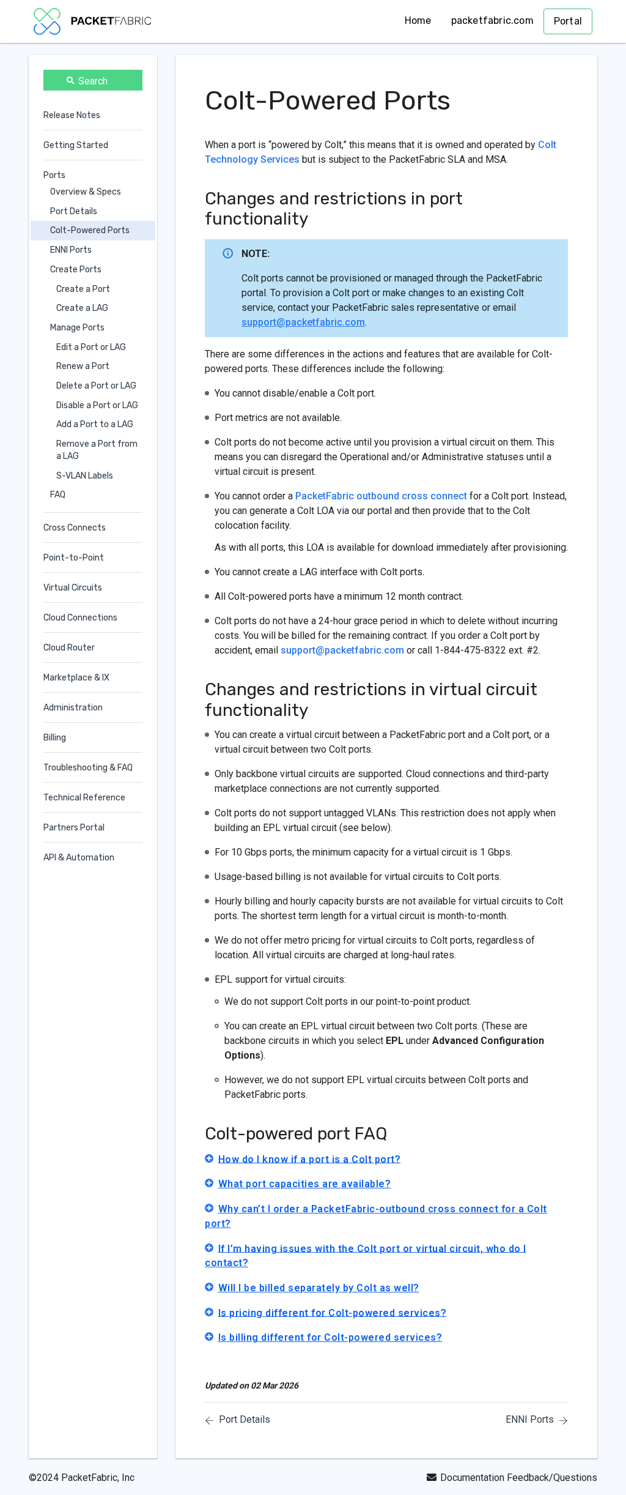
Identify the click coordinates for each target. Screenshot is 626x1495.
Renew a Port (82, 366)
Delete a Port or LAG (96, 386)
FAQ (57, 495)
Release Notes (71, 115)
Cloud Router (69, 648)
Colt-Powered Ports (90, 230)
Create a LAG (82, 308)
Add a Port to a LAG (94, 424)
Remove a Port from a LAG (97, 450)
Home (418, 20)
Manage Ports (77, 327)
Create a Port (83, 289)
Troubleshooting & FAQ (88, 767)
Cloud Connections (80, 618)
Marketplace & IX (76, 678)
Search (93, 81)
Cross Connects (74, 528)
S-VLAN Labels (84, 476)
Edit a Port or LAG (91, 347)
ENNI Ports (71, 250)
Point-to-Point (73, 558)
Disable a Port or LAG (97, 405)
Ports (54, 175)
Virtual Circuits (72, 588)
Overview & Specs (85, 192)
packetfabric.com (492, 20)
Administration (73, 708)
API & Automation (78, 857)
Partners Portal (74, 827)
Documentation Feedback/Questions (518, 1477)
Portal (568, 21)
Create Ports (75, 269)
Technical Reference (84, 797)
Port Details (73, 211)
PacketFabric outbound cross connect (381, 496)
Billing (54, 738)
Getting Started (75, 145)
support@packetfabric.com (303, 322)
